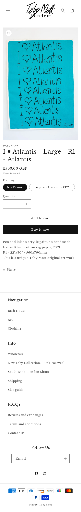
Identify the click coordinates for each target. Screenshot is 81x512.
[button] (8, 10)
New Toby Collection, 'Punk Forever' (36, 363)
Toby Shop (45, 504)
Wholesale (16, 354)
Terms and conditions (24, 424)
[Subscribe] (65, 458)
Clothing (14, 328)
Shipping (15, 381)
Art (10, 319)
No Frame (15, 187)
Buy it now (40, 229)
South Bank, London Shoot (28, 372)
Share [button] (11, 269)
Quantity (9, 196)
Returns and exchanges (25, 415)
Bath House (16, 311)
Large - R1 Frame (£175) (52, 187)
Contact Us (16, 433)
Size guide (15, 390)
